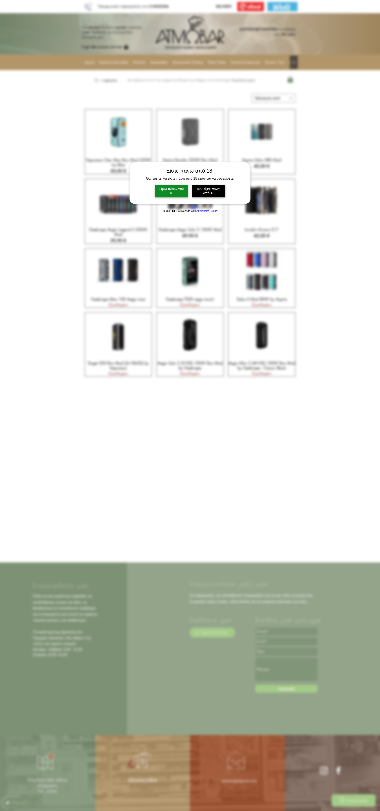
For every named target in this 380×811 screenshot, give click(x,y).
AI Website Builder (207, 211)
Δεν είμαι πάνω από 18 (209, 191)
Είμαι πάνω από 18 (171, 191)
